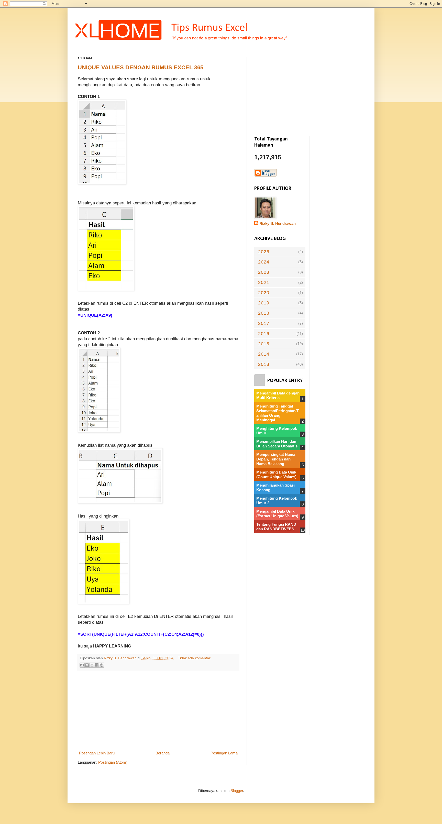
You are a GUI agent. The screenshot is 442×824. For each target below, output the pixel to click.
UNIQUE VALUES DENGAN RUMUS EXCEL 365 (140, 67)
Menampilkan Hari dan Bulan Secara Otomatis (276, 443)
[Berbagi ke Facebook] (96, 665)
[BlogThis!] (87, 665)
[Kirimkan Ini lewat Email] (82, 665)
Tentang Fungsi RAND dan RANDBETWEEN (276, 526)
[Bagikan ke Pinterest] (101, 665)
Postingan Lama (224, 753)
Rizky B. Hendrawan (277, 223)
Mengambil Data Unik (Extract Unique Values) (277, 513)
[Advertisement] (158, 711)
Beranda (163, 753)
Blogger (236, 790)
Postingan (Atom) (112, 762)
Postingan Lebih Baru (97, 753)
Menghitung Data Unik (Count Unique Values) (276, 474)
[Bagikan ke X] (91, 665)
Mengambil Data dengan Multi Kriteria (278, 395)
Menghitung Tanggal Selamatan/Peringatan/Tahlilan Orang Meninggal (277, 413)
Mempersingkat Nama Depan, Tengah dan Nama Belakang (275, 459)
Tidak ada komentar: (194, 658)
